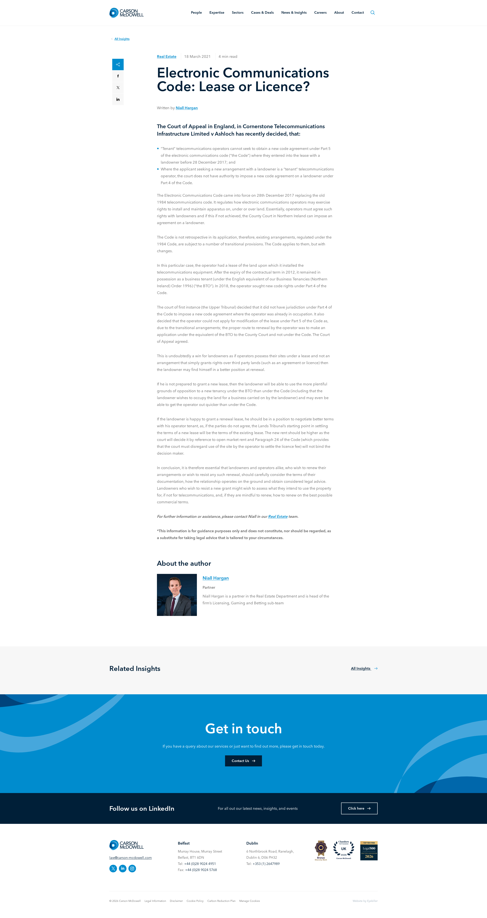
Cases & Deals (262, 12)
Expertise (216, 12)
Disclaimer (176, 901)
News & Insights (294, 12)
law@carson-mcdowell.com (130, 857)
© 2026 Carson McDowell (125, 901)
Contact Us (240, 761)
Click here (356, 808)
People (196, 12)
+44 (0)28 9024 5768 (201, 870)
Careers (320, 12)
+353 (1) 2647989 (266, 864)
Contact (358, 12)
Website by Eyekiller (365, 901)
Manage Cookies (249, 901)
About (339, 12)
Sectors (238, 12)
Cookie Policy (195, 901)
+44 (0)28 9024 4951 (200, 864)
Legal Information (155, 901)
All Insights (361, 668)
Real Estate (166, 56)
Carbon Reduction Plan (221, 901)
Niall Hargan (187, 107)
